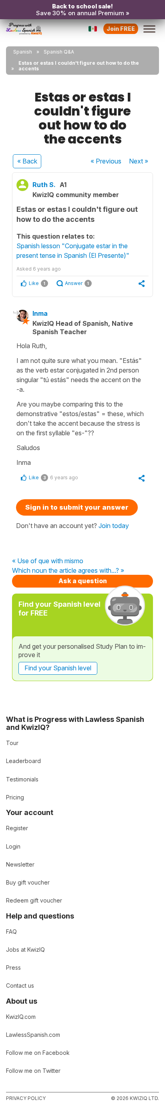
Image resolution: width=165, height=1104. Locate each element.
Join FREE (121, 28)
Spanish (22, 52)
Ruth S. (44, 185)
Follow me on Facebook (38, 1052)
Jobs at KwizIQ (25, 949)
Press (13, 967)
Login (13, 846)
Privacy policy (26, 1098)
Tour (12, 742)
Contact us (20, 985)
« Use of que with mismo (47, 561)
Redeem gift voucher (34, 900)
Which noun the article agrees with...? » (68, 570)
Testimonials (22, 779)
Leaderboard (23, 760)
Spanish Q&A (59, 52)
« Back (27, 161)
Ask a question (82, 581)
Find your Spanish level (57, 668)
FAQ (11, 931)
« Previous (106, 161)
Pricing (15, 797)
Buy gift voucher (28, 882)
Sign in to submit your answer (77, 507)
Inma (40, 313)
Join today (114, 526)
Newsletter (20, 864)
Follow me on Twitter (33, 1070)
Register (17, 828)
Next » (138, 161)
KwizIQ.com (21, 1016)
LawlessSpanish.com (33, 1034)
